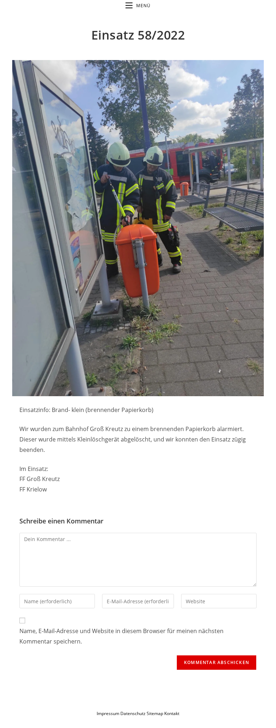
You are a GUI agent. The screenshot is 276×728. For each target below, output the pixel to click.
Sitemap (155, 713)
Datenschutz (133, 713)
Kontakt (171, 713)
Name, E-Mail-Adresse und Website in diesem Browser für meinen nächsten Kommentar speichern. (121, 636)
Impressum (108, 713)
